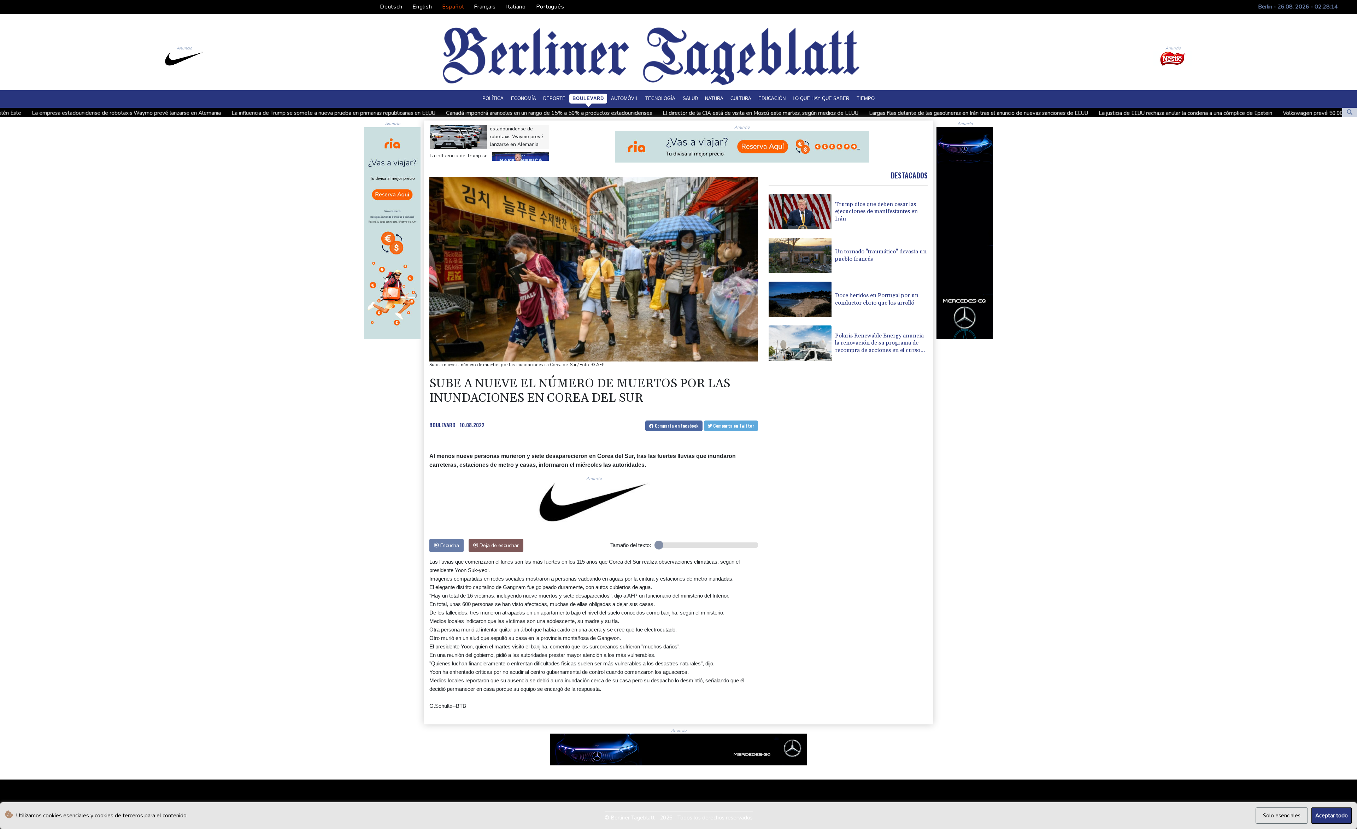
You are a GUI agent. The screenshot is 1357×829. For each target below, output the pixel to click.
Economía (523, 98)
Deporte (554, 98)
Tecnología (660, 98)
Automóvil (624, 98)
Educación (772, 98)
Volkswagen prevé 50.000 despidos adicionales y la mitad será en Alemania (1240, 113)
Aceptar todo (1331, 815)
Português (550, 7)
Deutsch (391, 7)
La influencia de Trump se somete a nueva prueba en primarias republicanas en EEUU (199, 113)
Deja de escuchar (498, 545)
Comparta (675, 426)
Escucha (449, 545)
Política (493, 98)
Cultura (740, 98)
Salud (690, 98)
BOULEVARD (442, 425)
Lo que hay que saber (821, 98)
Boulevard (588, 98)
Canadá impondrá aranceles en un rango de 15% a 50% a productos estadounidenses (415, 113)
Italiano (516, 7)
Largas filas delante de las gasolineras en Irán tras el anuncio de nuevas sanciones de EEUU (844, 113)
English (422, 7)
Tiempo (866, 98)
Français (485, 7)
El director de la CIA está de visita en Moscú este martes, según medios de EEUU (626, 113)
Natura (714, 98)
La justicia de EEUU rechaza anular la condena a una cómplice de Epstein (1051, 113)
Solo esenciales (1281, 815)
